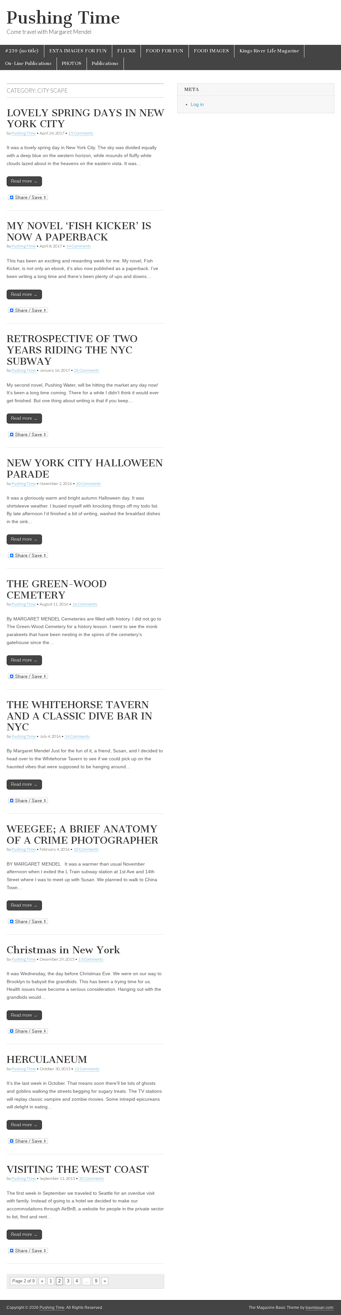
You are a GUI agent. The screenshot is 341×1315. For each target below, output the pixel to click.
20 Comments (91, 1178)
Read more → (24, 181)
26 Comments (86, 370)
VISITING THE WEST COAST (78, 1169)
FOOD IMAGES (211, 51)
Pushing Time (63, 18)
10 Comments (88, 483)
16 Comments (84, 604)
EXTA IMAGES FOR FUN (78, 51)
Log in (197, 104)
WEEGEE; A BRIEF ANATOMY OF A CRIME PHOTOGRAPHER (82, 834)
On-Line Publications (28, 63)
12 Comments (86, 1068)
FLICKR (126, 51)
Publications (105, 63)
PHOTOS (72, 63)
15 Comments (80, 133)
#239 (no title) (22, 51)
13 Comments (90, 959)
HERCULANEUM (47, 1060)
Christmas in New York (64, 950)
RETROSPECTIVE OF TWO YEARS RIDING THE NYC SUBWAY (72, 350)
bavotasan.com (319, 1307)
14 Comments (78, 245)
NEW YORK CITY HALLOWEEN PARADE (85, 468)
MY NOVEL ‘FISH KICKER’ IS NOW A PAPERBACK (79, 231)
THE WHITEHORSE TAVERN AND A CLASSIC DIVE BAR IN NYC (79, 716)
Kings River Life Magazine (269, 51)
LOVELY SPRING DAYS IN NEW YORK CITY (85, 118)
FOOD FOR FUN (164, 51)
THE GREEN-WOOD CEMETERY (57, 589)
